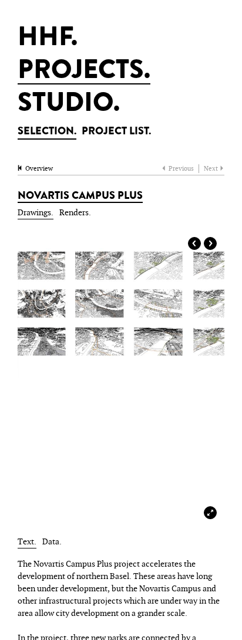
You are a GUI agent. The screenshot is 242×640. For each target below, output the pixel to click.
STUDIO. (69, 105)
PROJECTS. (84, 72)
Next (210, 243)
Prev (194, 243)
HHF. (48, 39)
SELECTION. (47, 132)
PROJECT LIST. (116, 132)
